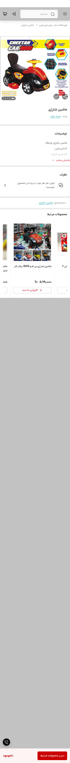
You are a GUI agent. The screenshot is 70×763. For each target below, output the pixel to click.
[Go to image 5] (3, 98)
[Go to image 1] (12, 98)
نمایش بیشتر (63, 160)
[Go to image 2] (9, 98)
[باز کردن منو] (64, 14)
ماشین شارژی (28, 25)
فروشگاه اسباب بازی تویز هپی (53, 25)
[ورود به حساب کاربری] (14, 14)
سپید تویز (55, 116)
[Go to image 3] (7, 98)
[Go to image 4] (5, 98)
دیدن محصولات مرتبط (52, 755)
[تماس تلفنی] (6, 742)
